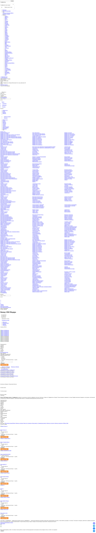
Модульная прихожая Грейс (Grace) (7, 220)
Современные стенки (36, 183)
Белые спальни (35, 171)
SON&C (6, 34)
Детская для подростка (68, 196)
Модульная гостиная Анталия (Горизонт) (8, 190)
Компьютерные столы (4, 230)
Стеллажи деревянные (68, 187)
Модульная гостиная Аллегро (6, 187)
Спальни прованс (35, 170)
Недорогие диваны (4, 211)
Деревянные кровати (36, 159)
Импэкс (6, 50)
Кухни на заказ (3, 149)
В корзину (2, 363)
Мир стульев (7, 55)
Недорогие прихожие (4, 214)
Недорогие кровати (4, 156)
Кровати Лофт (35, 160)
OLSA (6, 28)
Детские (4, 125)
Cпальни (4, 123)
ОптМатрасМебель (8, 59)
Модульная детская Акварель (6, 200)
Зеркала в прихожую (68, 218)
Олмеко (6, 58)
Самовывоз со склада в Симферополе (7, 369)
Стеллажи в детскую (68, 190)
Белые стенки (35, 189)
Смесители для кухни (68, 153)
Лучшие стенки (3, 185)
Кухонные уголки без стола (37, 225)
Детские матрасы (35, 167)
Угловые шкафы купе (36, 135)
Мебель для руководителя (5, 223)
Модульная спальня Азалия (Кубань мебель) (8, 178)
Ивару (6, 49)
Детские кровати (6, 126)
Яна (5, 74)
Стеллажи (66, 185)
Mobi (6, 27)
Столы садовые (67, 222)
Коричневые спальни (36, 175)
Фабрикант (7, 71)
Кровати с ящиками (36, 157)
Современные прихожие (37, 216)
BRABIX (6, 16)
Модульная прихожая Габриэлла (6, 218)
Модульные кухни (3, 150)
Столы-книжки (35, 231)
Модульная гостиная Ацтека (5, 192)
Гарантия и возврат (6, 13)
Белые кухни (34, 154)
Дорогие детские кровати (5, 205)
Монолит (6, 56)
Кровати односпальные (4, 161)
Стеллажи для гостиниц (69, 231)
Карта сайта (2, 523)
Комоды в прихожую (68, 216)
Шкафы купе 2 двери (4, 133)
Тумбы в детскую (67, 198)
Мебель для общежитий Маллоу (70, 234)
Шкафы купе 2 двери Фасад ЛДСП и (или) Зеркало (10, 134)
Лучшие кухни (3, 148)
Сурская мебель (8, 69)
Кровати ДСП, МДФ (68, 157)
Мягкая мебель (5, 127)
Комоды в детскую (68, 197)
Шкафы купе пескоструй (37, 139)
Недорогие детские (4, 196)
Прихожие (5, 128)
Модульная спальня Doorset (5, 173)
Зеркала (65, 179)
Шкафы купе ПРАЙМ (68, 141)
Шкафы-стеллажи (67, 189)
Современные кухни (68, 149)
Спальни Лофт (35, 169)
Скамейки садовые (68, 221)
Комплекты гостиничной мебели (70, 226)
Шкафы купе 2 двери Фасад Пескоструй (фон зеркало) (10, 136)
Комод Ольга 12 (3, 429)
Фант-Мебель (7, 72)
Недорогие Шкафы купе (5, 132)
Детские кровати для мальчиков (70, 204)
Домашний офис (3, 229)
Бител (6, 40)
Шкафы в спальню (36, 177)
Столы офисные (3, 225)
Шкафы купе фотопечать (37, 138)
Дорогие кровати (3, 157)
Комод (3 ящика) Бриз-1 (4, 442)
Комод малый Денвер (4, 476)
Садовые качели (35, 236)
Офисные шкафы (3, 232)
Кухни (4, 111)
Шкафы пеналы (35, 179)
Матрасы (4, 113)
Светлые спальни (35, 172)
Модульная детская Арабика (5, 202)
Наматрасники (67, 164)
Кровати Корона (67, 159)
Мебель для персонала (4, 224)
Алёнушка (7, 38)
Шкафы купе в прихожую (37, 144)
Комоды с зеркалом (68, 174)
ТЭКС (6, 70)
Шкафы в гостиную (36, 193)
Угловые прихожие (36, 219)
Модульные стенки (4, 186)
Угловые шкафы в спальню (37, 178)
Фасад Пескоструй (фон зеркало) (6, 141)
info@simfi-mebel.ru (4, 84)
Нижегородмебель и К (9, 57)
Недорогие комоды (68, 169)
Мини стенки (35, 186)
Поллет (6, 61)
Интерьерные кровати (36, 158)
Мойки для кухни (67, 152)
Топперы (66, 163)
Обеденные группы (36, 230)
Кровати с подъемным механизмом (39, 156)
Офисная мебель (3, 221)
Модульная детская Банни (37, 198)
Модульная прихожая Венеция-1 (6, 217)
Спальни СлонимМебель (37, 176)
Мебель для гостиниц (68, 225)
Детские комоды (67, 172)
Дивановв (7, 47)
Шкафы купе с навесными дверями (39, 136)
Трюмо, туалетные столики (69, 177)
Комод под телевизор (28, 423)
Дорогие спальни (3, 170)
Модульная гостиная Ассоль (5, 191)
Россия (6, 65)
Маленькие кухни (35, 153)
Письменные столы (4, 234)
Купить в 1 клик (4, 364)
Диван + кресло (35, 210)
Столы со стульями (36, 227)
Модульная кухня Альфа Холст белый (7, 151)
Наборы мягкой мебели (4, 209)
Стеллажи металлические (69, 188)
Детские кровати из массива (69, 205)
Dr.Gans (6, 22)
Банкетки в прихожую (68, 215)
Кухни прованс (35, 152)
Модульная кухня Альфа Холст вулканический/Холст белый (43, 146)
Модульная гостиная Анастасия (6, 188)
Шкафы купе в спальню (37, 141)
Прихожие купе (35, 220)
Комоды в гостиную (36, 192)
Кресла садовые (67, 223)
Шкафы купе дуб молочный (69, 134)
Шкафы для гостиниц (68, 230)
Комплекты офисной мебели (5, 222)
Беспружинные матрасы (37, 163)
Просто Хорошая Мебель (9, 62)
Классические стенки (4, 194)
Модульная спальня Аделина (5, 176)
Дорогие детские (3, 197)
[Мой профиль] (1, 298)
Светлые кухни (67, 146)
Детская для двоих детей (37, 202)
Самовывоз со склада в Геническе (6, 373)
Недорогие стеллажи (68, 186)
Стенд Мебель (7, 68)
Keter (6, 25)
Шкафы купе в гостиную (37, 142)
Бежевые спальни (35, 173)
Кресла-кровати (67, 211)
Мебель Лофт (67, 236)
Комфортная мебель (8, 52)
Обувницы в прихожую (68, 219)
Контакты (4, 9)
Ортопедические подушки (69, 165)
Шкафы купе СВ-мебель (69, 144)
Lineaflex (6, 26)
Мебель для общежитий (68, 233)
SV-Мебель (7, 35)
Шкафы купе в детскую (36, 143)
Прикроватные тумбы (68, 176)
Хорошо (2, 530)
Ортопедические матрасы (5, 166)
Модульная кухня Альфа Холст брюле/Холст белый (10, 153)
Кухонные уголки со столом (37, 222)
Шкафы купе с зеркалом (37, 140)
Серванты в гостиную (36, 190)
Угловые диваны (3, 212)
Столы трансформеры (36, 233)
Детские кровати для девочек (38, 207)
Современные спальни (4, 180)
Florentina (6, 23)
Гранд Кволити (8, 45)
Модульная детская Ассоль (37, 196)
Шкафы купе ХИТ (67, 143)
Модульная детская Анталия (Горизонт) (7, 201)
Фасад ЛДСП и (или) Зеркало (6, 139)
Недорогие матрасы (4, 163)
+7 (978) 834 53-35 (3, 77)
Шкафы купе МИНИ (68, 142)
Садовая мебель (35, 235)
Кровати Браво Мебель (68, 160)
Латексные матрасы (36, 166)
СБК (6, 66)
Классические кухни (68, 150)
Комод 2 (2, 488)
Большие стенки (35, 187)
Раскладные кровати (68, 158)
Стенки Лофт (35, 184)
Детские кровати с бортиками (38, 204)
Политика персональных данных (6, 522)
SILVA (6, 33)
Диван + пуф (34, 211)
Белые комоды (34, 423)
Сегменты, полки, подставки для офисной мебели (9, 231)
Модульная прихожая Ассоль (5, 216)
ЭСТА (6, 73)
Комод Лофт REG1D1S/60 (5, 454)
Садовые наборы (35, 238)
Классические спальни (4, 181)
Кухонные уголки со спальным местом (7, 238)
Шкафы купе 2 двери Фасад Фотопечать (8, 135)
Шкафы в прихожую (68, 217)
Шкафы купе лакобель (36, 137)
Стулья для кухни (35, 229)
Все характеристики (4, 352)
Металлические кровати (37, 161)
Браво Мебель (7, 41)
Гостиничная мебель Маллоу (69, 228)
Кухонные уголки (3, 237)
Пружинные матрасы (4, 167)
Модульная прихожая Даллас (37, 214)
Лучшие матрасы (3, 165)
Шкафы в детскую (67, 199)
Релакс (6, 63)
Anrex (6, 15)
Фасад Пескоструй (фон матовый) (6, 142)
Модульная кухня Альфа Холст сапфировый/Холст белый (43, 147)
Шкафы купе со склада (68, 136)
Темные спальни (35, 174)
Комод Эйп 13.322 (3, 513)
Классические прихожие (37, 217)
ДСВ (6, 46)
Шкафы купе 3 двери (4, 138)
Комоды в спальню (68, 171)
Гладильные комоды (68, 173)
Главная (1, 304)
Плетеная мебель (35, 237)
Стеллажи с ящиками (68, 191)
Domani (6, 21)
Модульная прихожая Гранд (5, 219)
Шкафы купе (5, 110)
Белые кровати (67, 156)
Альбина (6, 37)
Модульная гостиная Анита (5, 189)
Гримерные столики (68, 178)
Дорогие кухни (3, 147)
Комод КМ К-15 (3, 464)
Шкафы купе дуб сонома (69, 135)
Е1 (5, 48)
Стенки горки (35, 185)
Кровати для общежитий (69, 235)
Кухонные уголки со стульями (38, 223)
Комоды (34, 181)
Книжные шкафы (67, 183)
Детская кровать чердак (4, 207)
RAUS (6, 30)
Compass (6, 20)
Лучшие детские (3, 198)
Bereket (6, 18)
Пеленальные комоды (68, 170)
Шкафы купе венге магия (69, 133)
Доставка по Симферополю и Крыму (7, 371)
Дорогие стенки (3, 184)
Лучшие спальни (3, 171)
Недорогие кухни (3, 146)
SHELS (6, 32)
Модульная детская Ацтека (37, 197)
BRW (6, 17)
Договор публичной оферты (8, 12)
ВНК (6, 43)
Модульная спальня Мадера (5, 307)
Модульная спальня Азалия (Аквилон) (7, 177)
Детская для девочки (36, 200)
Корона (6, 53)
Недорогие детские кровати (5, 204)
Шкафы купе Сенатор (68, 137)
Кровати (4, 112)
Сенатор (6, 67)
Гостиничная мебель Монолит (70, 229)
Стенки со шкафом (36, 188)
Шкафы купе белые (68, 132)
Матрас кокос (35, 165)
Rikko (6, 31)
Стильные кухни (35, 150)
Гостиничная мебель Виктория (70, 227)
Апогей (6, 39)
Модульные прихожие (4, 215)
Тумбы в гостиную (36, 191)
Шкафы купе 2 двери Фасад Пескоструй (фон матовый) (11, 137)
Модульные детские (4, 199)
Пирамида (7, 60)
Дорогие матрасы (3, 164)
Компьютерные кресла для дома (6, 235)
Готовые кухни (35, 149)
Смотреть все (35, 148)
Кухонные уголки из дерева (37, 224)
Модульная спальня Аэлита (5, 175)
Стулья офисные (3, 227)
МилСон (6, 54)
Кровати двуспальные (4, 159)
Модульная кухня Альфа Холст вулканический (9, 154)
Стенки (4, 124)
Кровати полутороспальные (5, 160)
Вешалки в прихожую (68, 214)
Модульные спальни (4, 172)
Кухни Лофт (34, 151)
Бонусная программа (7, 10)
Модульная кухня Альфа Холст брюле (7, 152)
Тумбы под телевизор (68, 184)
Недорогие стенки (3, 183)
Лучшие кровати (3, 158)
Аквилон (6, 36)
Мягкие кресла (67, 210)
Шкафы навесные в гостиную (38, 194)
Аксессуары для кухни (68, 151)
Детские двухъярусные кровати (38, 206)
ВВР (6, 42)
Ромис (6, 64)
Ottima (6, 29)
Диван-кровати (35, 212)
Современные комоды (42, 423)
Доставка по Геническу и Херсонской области (9, 375)
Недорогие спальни (4, 169)
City (5, 19)
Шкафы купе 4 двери (4, 143)
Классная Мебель (8, 51)
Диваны (2, 210)
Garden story (7, 24)
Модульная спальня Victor (5, 174)
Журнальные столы (36, 232)
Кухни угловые (67, 147)
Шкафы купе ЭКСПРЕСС (69, 139)
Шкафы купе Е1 (67, 138)
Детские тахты (67, 206)
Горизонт (6, 44)
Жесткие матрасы (35, 164)
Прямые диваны (35, 209)
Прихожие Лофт (35, 218)
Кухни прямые (67, 148)
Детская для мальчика (36, 201)
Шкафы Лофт (35, 180)
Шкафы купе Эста (67, 140)
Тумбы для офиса (3, 233)
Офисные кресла (3, 226)
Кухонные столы (35, 228)
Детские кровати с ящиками (37, 205)
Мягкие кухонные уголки (37, 221)
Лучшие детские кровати (5, 206)
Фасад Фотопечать (4, 140)
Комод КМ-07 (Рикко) (4, 500)
